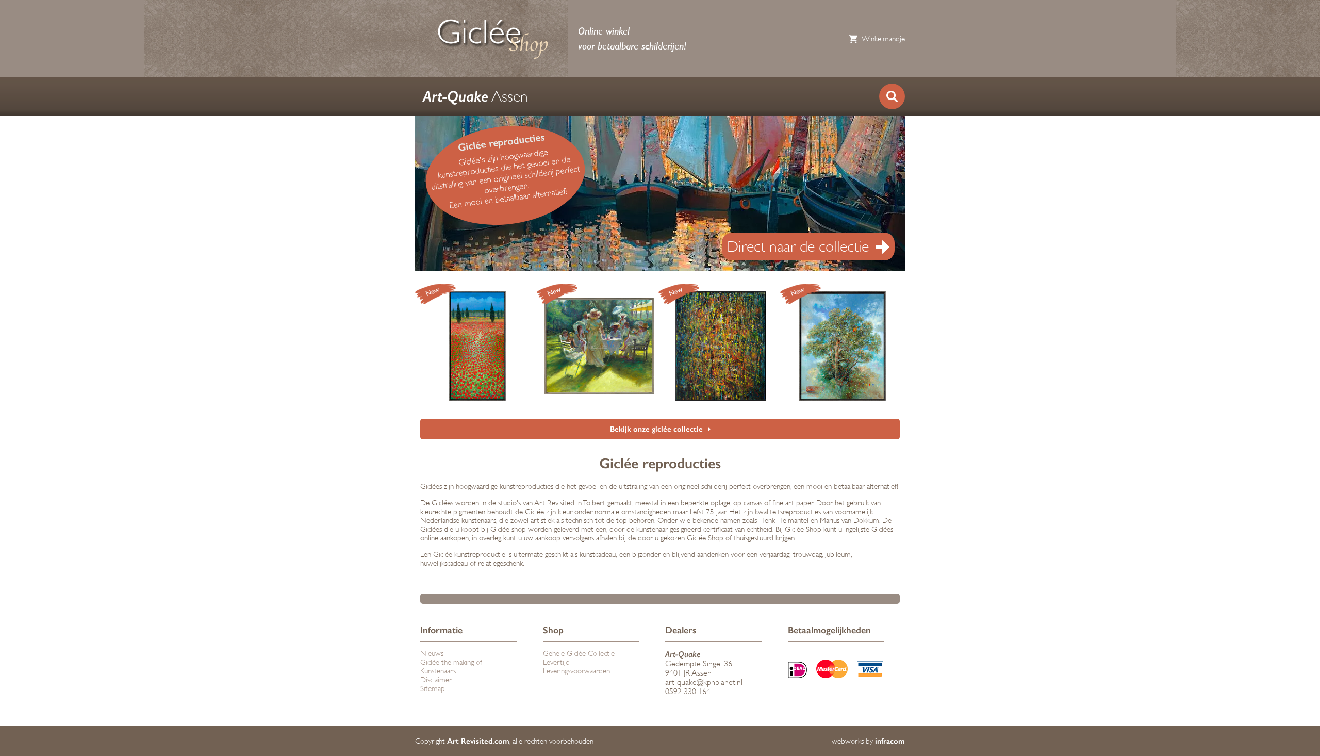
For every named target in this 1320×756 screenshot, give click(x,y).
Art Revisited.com (478, 741)
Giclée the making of (451, 662)
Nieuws (431, 653)
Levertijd (556, 662)
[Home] (492, 38)
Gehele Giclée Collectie (579, 653)
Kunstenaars (438, 671)
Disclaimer (436, 680)
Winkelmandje (883, 39)
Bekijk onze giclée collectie (656, 429)
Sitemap (432, 688)
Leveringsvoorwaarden (576, 671)
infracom (890, 741)
